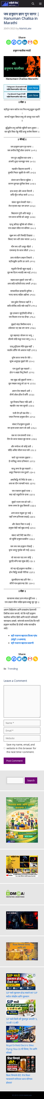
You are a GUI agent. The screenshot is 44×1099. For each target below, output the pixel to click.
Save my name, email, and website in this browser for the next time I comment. (21, 748)
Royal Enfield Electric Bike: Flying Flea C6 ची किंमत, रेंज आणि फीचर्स (21, 1049)
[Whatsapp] (8, 42)
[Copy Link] (35, 42)
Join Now (33, 88)
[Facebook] (13, 42)
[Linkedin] (24, 42)
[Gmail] (30, 42)
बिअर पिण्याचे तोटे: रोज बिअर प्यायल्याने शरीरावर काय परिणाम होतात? (19, 1079)
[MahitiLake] (10, 3)
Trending (13, 668)
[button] (33, 3)
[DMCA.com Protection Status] (15, 896)
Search (31, 780)
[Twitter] (19, 42)
